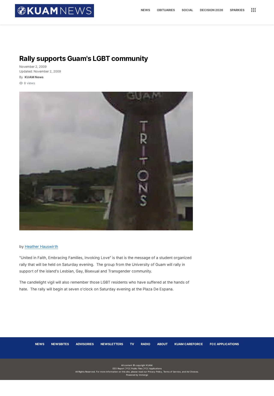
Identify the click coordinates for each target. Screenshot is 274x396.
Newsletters (112, 344)
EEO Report (118, 368)
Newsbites (60, 344)
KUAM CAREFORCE (188, 344)
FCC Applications (224, 344)
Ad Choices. (192, 371)
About (162, 344)
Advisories (85, 344)
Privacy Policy (155, 371)
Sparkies (237, 10)
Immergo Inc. (143, 388)
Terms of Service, (172, 371)
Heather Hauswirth (41, 246)
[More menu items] (253, 10)
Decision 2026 (211, 10)
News (145, 10)
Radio (145, 344)
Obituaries (166, 10)
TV (132, 344)
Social (187, 10)
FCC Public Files (134, 368)
